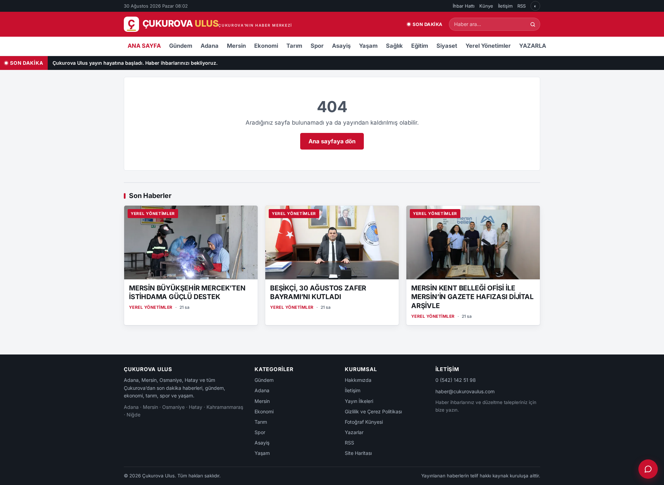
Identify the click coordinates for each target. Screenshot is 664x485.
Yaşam (368, 45)
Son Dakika (428, 24)
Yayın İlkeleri (359, 401)
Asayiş (341, 45)
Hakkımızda (358, 380)
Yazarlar (354, 432)
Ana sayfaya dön (332, 141)
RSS (521, 6)
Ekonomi (266, 45)
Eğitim (419, 45)
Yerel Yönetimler (488, 45)
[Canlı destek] (648, 469)
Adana (210, 45)
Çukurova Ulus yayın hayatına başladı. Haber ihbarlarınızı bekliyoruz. (135, 63)
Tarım (294, 45)
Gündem (180, 45)
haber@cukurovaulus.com (465, 391)
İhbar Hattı (463, 6)
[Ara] (533, 24)
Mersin (236, 45)
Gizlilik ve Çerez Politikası (373, 411)
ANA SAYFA (144, 45)
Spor (317, 45)
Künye (486, 6)
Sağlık (394, 45)
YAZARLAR (534, 45)
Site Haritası (358, 453)
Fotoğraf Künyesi (364, 422)
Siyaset (446, 45)
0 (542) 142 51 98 (455, 380)
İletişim (505, 6)
